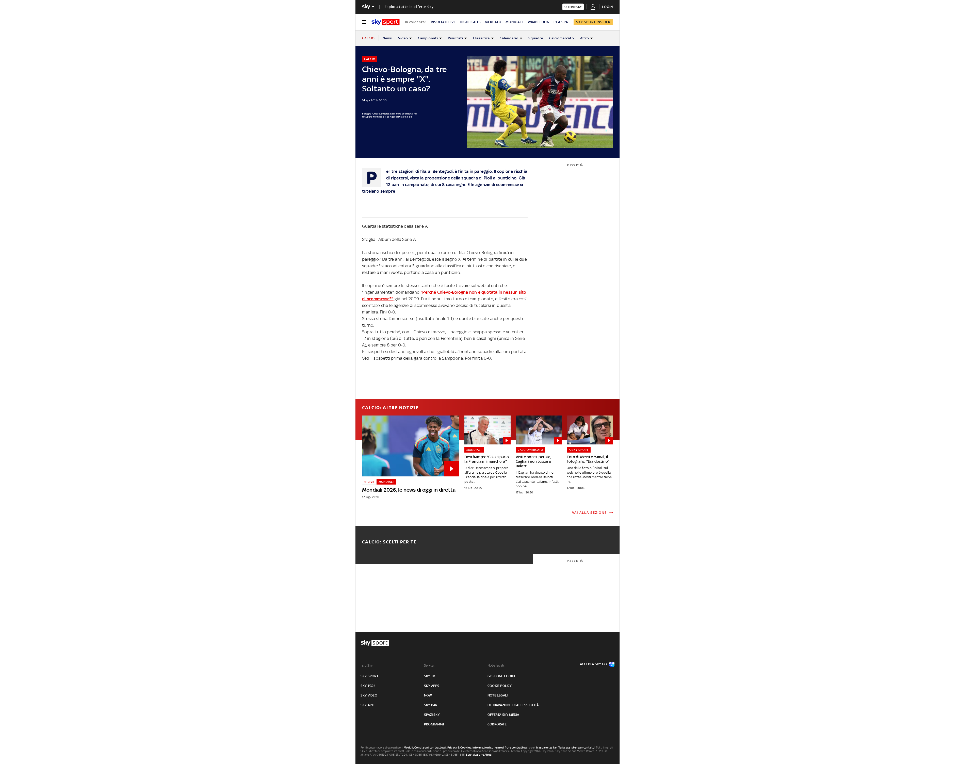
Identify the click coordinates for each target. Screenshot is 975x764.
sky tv (429, 676)
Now (428, 695)
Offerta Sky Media (503, 715)
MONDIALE (515, 22)
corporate (497, 724)
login (607, 7)
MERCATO (493, 22)
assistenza (573, 747)
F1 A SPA (561, 22)
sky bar (430, 705)
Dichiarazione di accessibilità (513, 705)
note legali (498, 695)
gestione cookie (502, 676)
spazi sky (432, 715)
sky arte (368, 705)
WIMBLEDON (538, 22)
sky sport (369, 676)
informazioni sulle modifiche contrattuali (500, 747)
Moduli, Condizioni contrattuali (425, 747)
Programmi (434, 724)
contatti (589, 747)
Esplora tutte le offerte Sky (409, 7)
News (387, 38)
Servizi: (429, 665)
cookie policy (500, 686)
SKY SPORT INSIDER (593, 22)
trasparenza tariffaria (550, 747)
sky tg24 (368, 686)
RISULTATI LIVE (443, 22)
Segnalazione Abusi (479, 754)
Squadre (535, 38)
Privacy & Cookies (459, 747)
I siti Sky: (367, 665)
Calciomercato (561, 38)
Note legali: (496, 665)
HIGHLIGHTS (470, 22)
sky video (369, 695)
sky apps (432, 686)
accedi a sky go (593, 664)
